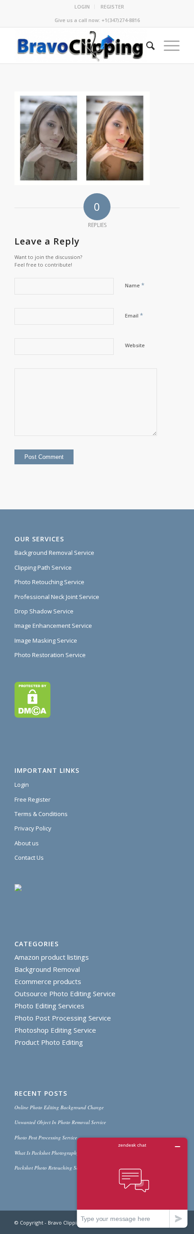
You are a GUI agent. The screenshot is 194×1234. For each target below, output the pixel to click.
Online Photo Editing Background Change (59, 1107)
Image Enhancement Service (53, 626)
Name (134, 285)
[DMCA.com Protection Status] (32, 716)
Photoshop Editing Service (55, 1029)
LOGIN (82, 6)
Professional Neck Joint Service (56, 597)
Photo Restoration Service (50, 655)
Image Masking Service (45, 640)
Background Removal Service (54, 553)
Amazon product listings (51, 957)
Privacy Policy (32, 828)
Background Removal (47, 969)
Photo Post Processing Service (62, 1017)
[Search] (146, 45)
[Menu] (167, 45)
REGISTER (112, 6)
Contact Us (29, 857)
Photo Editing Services (49, 1005)
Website (135, 345)
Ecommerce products (47, 981)
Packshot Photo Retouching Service (51, 1167)
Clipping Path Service (43, 567)
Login (21, 784)
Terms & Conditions (41, 814)
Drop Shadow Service (44, 611)
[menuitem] (82, 7)
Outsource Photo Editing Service (64, 993)
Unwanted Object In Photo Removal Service (60, 1122)
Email (134, 315)
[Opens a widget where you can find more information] (132, 1182)
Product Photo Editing (48, 1042)
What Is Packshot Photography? (48, 1152)
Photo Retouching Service (49, 582)
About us (26, 843)
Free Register (32, 799)
